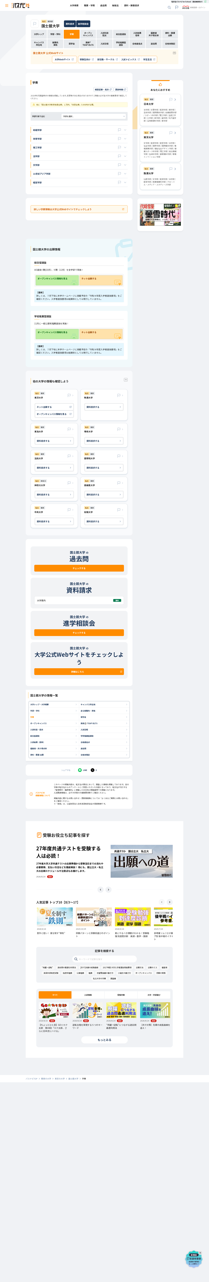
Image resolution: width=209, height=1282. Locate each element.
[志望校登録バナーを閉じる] (201, 1252)
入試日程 (84, 729)
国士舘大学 (50, 25)
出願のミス (152, 967)
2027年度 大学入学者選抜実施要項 (117, 967)
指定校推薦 (67, 973)
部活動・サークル (105, 59)
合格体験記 (85, 754)
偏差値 (164, 967)
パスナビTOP (31, 1078)
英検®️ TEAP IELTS (89, 723)
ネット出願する (88, 278)
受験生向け (85, 59)
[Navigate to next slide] (108, 890)
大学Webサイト (62, 59)
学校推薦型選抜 (87, 736)
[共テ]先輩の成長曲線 (89, 967)
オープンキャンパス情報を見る (52, 278)
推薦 (90, 973)
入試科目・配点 (36, 729)
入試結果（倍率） (37, 742)
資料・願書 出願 (37, 754)
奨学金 (83, 717)
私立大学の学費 (99, 978)
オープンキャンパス (38, 723)
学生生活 (147, 59)
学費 (32, 717)
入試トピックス (128, 59)
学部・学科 (34, 710)
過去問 (83, 748)
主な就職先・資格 (88, 710)
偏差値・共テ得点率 (38, 748)
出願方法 (139, 967)
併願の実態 (161, 973)
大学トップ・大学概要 (39, 704)
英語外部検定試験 (51, 973)
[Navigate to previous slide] (100, 890)
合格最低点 (85, 742)
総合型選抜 (34, 736)
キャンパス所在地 (88, 704)
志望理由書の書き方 (105, 973)
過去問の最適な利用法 (67, 967)
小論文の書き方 (124, 973)
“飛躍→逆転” (47, 967)
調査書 (113, 978)
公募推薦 (80, 973)
